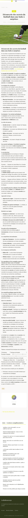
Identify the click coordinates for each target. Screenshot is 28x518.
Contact (16, 510)
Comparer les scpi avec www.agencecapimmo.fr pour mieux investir (14, 436)
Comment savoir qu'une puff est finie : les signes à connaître (14, 476)
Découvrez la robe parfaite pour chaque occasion (14, 488)
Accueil (3, 7)
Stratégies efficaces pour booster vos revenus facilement (13, 445)
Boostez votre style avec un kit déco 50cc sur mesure (13, 441)
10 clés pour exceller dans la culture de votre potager (13, 450)
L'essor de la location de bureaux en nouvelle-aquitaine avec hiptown (13, 472)
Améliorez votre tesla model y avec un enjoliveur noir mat (11, 428)
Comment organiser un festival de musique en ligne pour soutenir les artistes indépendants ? (13, 458)
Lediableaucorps (6, 500)
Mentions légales (9, 510)
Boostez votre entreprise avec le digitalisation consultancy (13, 485)
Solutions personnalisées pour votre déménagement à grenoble (11, 454)
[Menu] (16, 1)
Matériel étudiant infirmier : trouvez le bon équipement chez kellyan (13, 432)
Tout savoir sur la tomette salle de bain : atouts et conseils (13, 467)
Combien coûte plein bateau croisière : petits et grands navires (13, 463)
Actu (6, 7)
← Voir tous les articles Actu (8, 411)
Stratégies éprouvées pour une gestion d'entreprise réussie (11, 480)
